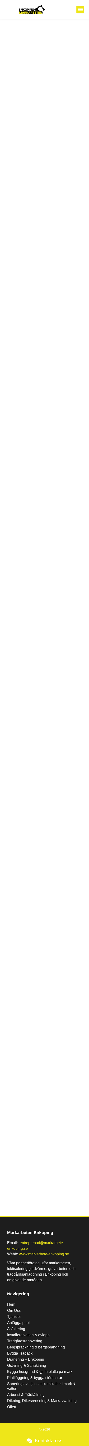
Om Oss (14, 1310)
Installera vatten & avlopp (28, 1335)
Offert (11, 1407)
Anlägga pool (18, 1323)
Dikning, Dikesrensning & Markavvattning (42, 1401)
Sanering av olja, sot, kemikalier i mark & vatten (41, 1386)
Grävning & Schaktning (27, 1365)
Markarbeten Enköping (30, 1232)
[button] (80, 9)
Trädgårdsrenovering (24, 1341)
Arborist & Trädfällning (26, 1395)
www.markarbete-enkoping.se (44, 1254)
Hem (11, 1304)
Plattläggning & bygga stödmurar (34, 1378)
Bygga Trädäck (20, 1353)
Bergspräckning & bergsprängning (36, 1347)
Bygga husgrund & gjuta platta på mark (39, 1372)
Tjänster (14, 1317)
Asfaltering (16, 1329)
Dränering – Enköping (25, 1359)
